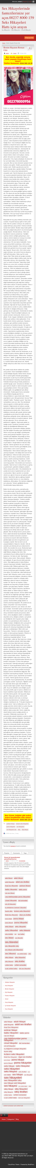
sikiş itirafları (20, 961)
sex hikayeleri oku (11, 829)
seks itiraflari (9, 934)
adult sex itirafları (22, 882)
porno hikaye (18, 919)
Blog (17, 1119)
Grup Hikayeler (9, 1002)
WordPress (31, 1164)
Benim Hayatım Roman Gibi (14, 49)
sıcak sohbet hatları (11, 968)
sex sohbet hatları (22, 953)
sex (15, 934)
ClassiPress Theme (13, 1164)
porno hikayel (9, 922)
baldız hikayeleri (11, 889)
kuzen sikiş (8, 911)
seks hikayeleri (11, 930)
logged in (13, 846)
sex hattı (24, 1140)
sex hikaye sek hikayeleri (14, 950)
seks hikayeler (20, 926)
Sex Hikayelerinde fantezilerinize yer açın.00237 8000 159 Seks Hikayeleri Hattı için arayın (18, 17)
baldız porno (23, 889)
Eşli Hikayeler (8, 992)
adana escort (15, 1129)
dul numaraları (23, 900)
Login (29, 1)
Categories (10, 1119)
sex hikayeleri (20, 826)
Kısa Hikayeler (9, 1009)
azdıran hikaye (11, 824)
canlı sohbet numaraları (22, 1137)
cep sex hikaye (9, 893)
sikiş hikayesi (9, 961)
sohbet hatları (9, 965)
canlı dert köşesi (16, 1140)
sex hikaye (9, 938)
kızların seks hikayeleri (22, 824)
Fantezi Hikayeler (9, 995)
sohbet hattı (11, 1134)
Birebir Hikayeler (9, 989)
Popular (6, 853)
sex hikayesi (10, 953)
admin (7, 53)
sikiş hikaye (25, 829)
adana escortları (25, 1129)
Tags (25, 853)
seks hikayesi (24, 930)
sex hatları (21, 934)
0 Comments (22, 860)
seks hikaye (9, 926)
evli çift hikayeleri (10, 904)
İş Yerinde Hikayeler (10, 1005)
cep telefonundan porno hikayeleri (17, 897)
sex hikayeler (19, 938)
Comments (16, 853)
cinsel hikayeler (11, 900)
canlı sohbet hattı (18, 1105)
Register (25, 1)
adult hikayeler (9, 882)
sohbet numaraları (20, 965)
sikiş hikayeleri (20, 957)
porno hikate (8, 918)
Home (3, 43)
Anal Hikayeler (9, 985)
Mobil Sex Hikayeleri (11, 915)
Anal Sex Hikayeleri (11, 886)
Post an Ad (29, 38)
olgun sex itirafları (25, 915)
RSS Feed (33, 1)
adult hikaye (18, 878)
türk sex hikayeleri (24, 968)
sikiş (19, 829)
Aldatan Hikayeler (10, 982)
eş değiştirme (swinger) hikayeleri (15, 907)
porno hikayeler (11, 826)
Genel (14, 53)
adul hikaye (8, 878)
